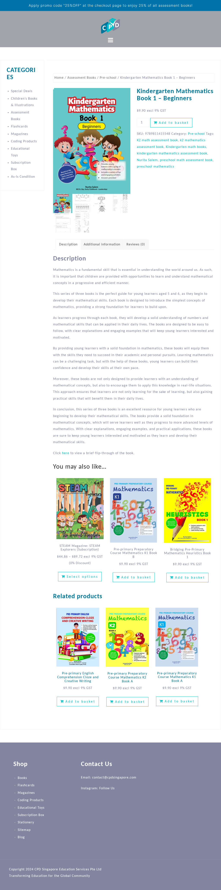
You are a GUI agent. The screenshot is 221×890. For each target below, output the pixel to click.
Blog (21, 837)
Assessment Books (81, 78)
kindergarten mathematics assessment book (172, 153)
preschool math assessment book (186, 160)
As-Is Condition (23, 177)
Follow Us (107, 788)
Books (22, 778)
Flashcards (19, 126)
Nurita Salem (147, 160)
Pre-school (108, 78)
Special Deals (21, 91)
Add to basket (174, 123)
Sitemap (24, 830)
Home (59, 78)
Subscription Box (31, 815)
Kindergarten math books (186, 147)
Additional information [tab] (102, 244)
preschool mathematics (155, 166)
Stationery (26, 822)
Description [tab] (68, 244)
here (65, 453)
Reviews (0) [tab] (135, 244)
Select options (82, 577)
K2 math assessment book (157, 140)
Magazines (19, 134)
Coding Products (24, 141)
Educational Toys (31, 808)
